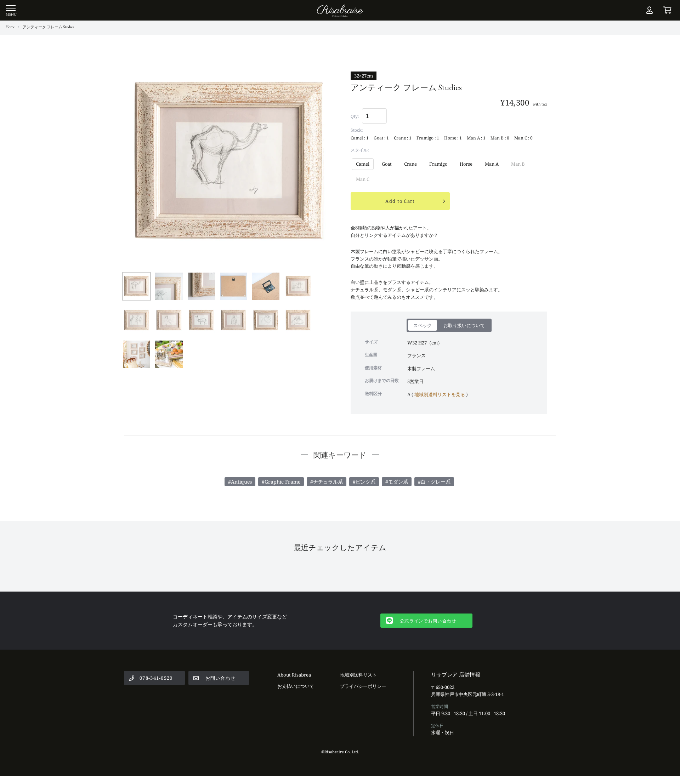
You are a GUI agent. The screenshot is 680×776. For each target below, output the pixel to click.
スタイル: (360, 150)
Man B (518, 164)
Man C (362, 179)
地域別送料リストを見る (439, 394)
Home (10, 26)
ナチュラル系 (328, 481)
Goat (387, 164)
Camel (362, 164)
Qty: (355, 116)
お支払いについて (295, 686)
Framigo (438, 164)
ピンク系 (365, 481)
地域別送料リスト (358, 675)
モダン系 (398, 481)
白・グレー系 (435, 481)
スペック (422, 325)
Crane (410, 164)
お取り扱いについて (464, 325)
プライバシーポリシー (363, 686)
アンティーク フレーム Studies (48, 26)
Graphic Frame (282, 481)
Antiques (241, 481)
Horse (466, 164)
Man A (492, 164)
